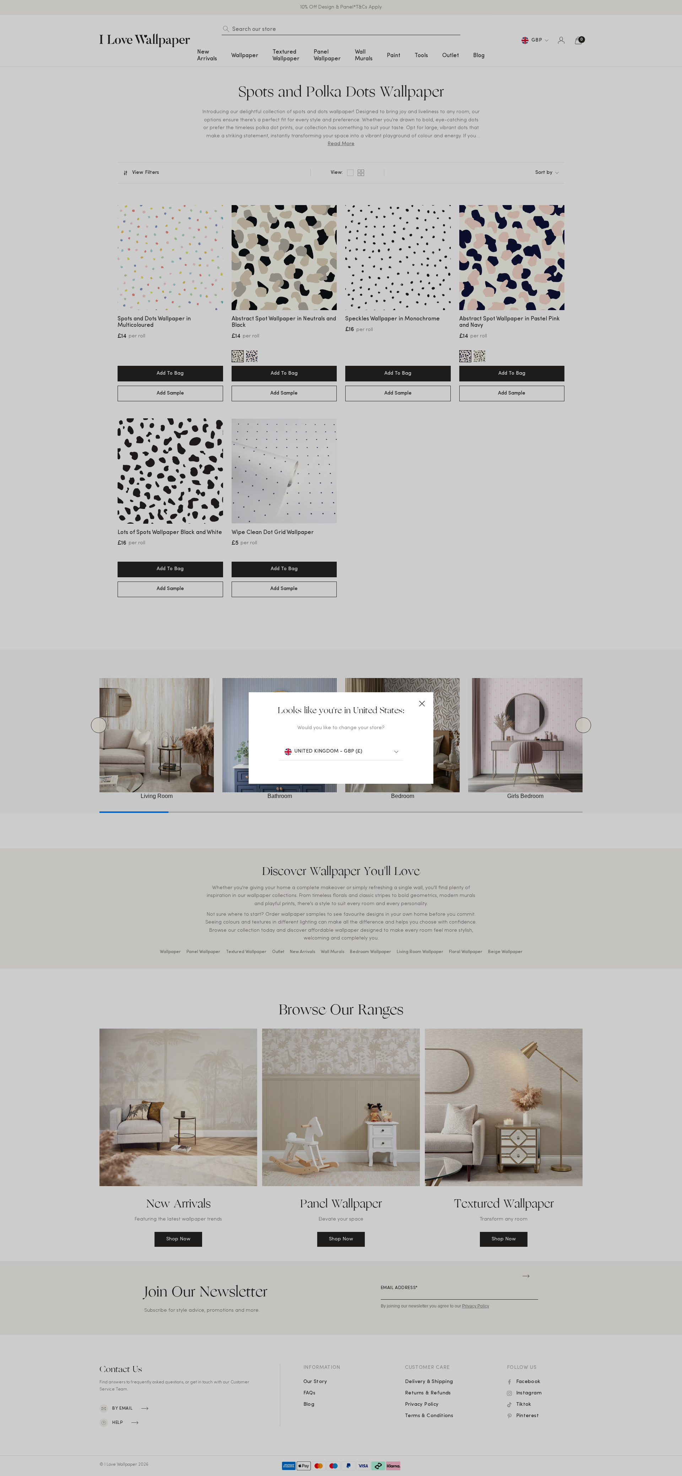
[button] (422, 703)
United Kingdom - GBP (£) (328, 751)
